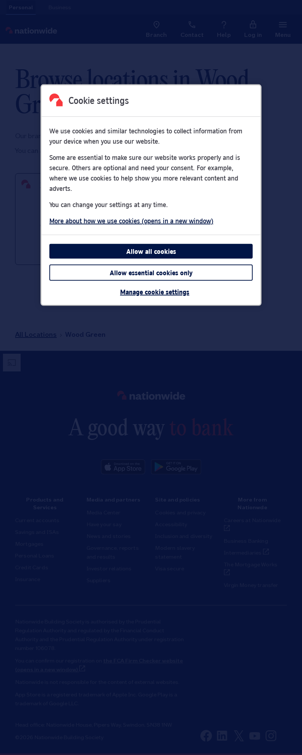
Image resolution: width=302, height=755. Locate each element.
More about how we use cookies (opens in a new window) (131, 221)
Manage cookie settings (154, 292)
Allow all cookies (151, 251)
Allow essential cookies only (151, 273)
